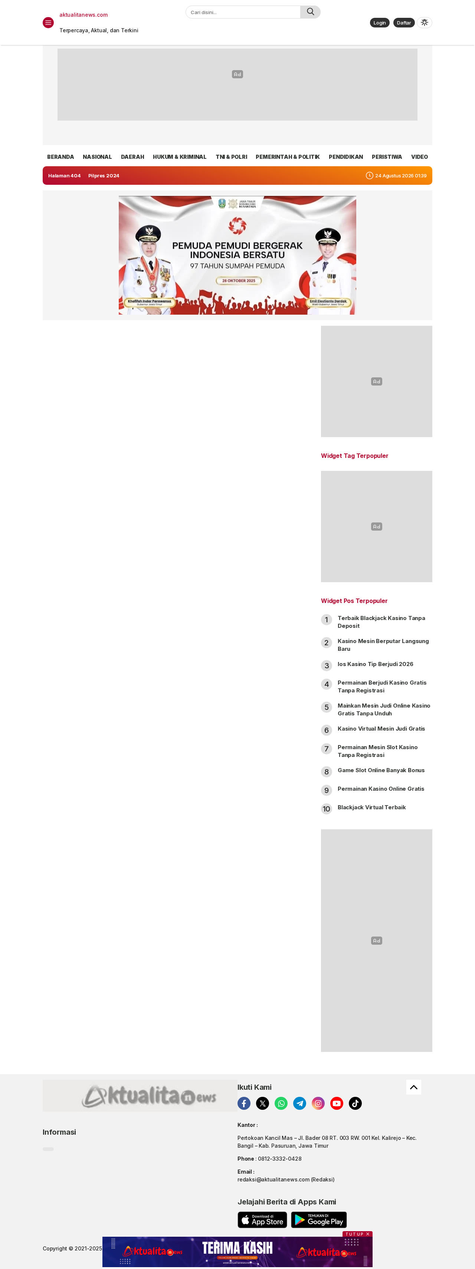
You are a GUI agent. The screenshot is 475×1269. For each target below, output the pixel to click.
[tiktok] (355, 1103)
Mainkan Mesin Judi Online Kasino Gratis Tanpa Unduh (384, 709)
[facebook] (244, 1103)
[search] (310, 12)
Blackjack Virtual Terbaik (372, 807)
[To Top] (413, 1087)
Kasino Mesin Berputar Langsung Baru (383, 644)
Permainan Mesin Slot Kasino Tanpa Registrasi (377, 751)
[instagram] (318, 1103)
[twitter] (262, 1103)
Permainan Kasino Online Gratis (381, 788)
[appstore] (262, 1219)
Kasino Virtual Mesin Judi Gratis (381, 728)
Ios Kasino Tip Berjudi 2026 (375, 664)
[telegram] (299, 1103)
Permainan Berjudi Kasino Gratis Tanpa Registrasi (382, 686)
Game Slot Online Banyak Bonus (381, 770)
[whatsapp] (281, 1103)
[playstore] (319, 1219)
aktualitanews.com (83, 15)
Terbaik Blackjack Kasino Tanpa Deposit (381, 621)
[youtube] (336, 1103)
